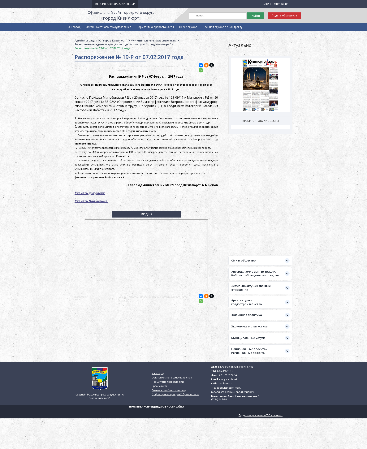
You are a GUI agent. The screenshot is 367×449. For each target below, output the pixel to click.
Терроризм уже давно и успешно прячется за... (265, 436)
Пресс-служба (188, 27)
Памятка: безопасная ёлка (253, 432)
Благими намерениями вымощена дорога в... (265, 440)
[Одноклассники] (206, 65)
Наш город (73, 27)
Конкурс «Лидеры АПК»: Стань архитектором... (265, 419)
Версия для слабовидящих (115, 4)
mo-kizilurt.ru (226, 383)
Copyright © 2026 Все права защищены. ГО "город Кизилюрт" (100, 396)
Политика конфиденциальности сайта (156, 406)
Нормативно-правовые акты (155, 27)
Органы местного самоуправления (108, 27)
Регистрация (280, 4)
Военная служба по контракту (222, 27)
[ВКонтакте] (201, 65)
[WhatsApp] (201, 70)
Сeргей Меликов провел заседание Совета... (264, 423)
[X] (211, 65)
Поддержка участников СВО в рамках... (261, 415)
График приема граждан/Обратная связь (96, 34)
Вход (266, 4)
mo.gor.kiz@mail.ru (229, 379)
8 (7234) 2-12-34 (226, 371)
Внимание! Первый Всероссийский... (260, 428)
